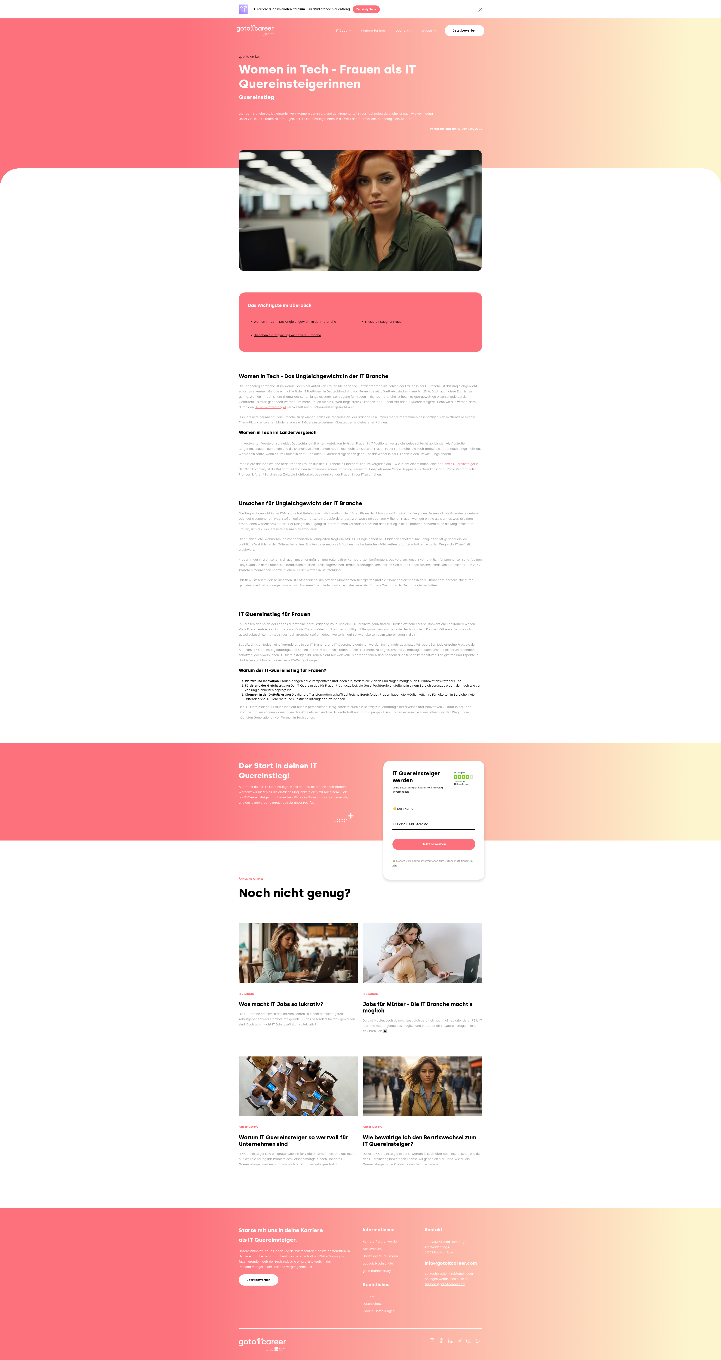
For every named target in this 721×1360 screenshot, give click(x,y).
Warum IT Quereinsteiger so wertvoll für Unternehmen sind (293, 1140)
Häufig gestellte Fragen (380, 1256)
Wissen (427, 30)
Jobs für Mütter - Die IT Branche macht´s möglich (418, 1007)
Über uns (402, 30)
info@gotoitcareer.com (451, 1263)
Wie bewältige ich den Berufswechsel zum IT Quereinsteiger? (419, 1140)
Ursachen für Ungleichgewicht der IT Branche (287, 335)
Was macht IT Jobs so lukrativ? (281, 1004)
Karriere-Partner (373, 30)
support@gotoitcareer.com (445, 1284)
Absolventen (372, 1249)
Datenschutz (372, 1303)
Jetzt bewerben (465, 30)
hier (394, 865)
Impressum (371, 1296)
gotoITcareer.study (377, 1271)
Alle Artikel (251, 56)
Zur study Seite (366, 9)
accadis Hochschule (378, 1263)
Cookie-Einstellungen (379, 1311)
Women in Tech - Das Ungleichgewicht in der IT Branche (295, 321)
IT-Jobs (341, 30)
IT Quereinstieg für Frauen (384, 321)
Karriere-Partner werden (381, 1241)
